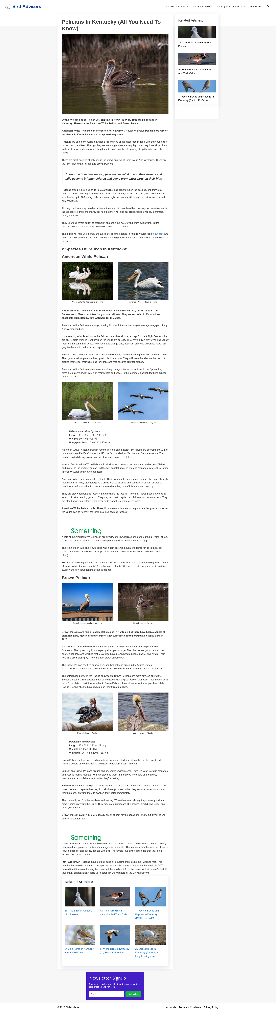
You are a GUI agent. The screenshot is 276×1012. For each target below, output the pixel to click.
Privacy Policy (211, 1007)
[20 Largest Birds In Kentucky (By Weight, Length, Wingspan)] (150, 942)
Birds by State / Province (229, 6)
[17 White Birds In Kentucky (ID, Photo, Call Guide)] (115, 942)
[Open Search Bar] (268, 6)
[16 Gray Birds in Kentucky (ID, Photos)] (80, 904)
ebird (110, 237)
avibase (159, 233)
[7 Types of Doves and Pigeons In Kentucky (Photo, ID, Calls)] (150, 904)
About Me (171, 1007)
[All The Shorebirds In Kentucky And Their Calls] (115, 904)
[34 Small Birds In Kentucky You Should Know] (80, 942)
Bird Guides (256, 6)
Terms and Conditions (190, 1007)
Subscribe (133, 994)
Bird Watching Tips (175, 6)
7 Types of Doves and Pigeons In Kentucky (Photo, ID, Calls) (147, 914)
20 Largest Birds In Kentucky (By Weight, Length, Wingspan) (147, 953)
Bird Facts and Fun (202, 6)
